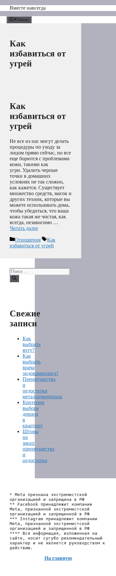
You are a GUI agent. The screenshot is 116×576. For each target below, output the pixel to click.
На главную (58, 558)
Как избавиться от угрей (38, 116)
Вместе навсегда (28, 8)
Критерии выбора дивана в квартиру (33, 414)
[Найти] (14, 278)
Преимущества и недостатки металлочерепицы (42, 387)
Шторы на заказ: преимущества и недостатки (38, 446)
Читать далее (24, 228)
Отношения (28, 240)
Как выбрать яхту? (32, 344)
